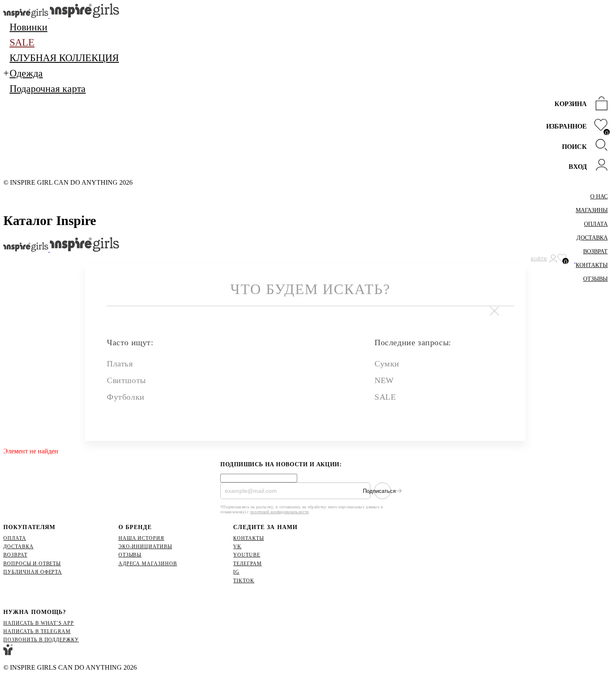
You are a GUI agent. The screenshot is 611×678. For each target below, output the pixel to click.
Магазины (592, 210)
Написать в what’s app (38, 623)
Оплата (596, 224)
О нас (599, 196)
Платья (120, 363)
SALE (385, 396)
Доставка (592, 238)
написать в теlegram (37, 631)
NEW (384, 380)
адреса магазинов (147, 564)
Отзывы (595, 279)
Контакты (592, 265)
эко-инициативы (145, 546)
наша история (141, 538)
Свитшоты (126, 380)
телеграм (247, 564)
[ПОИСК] (599, 146)
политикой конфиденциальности (279, 512)
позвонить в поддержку (41, 640)
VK (237, 546)
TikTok (243, 581)
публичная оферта (32, 572)
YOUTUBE (246, 555)
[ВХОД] (599, 166)
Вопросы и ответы (32, 564)
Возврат (595, 251)
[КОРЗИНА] (599, 104)
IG (236, 572)
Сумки (386, 363)
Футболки (126, 396)
